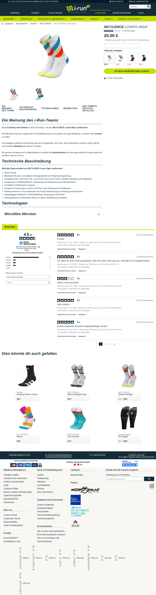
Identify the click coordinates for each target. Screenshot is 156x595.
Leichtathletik (43, 485)
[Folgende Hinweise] (114, 344)
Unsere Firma (10, 515)
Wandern (41, 481)
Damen (35, 13)
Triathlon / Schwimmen (129, 19)
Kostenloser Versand (45, 1)
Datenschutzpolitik (12, 495)
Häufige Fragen (11, 475)
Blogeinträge (77, 475)
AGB (6, 485)
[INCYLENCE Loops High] (109, 58)
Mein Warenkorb (139, 1)
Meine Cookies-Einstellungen (18, 492)
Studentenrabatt (45, 508)
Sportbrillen (9, 19)
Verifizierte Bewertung (146, 235)
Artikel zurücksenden (14, 481)
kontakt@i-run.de (12, 541)
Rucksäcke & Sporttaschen (51, 19)
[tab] (52, 214)
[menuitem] (9, 18)
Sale (141, 13)
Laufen (40, 475)
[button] (121, 45)
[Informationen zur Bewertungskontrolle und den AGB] (39, 247)
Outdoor (94, 19)
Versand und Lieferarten (15, 478)
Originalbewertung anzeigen (66, 249)
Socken (33, 24)
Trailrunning (43, 478)
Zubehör (100, 13)
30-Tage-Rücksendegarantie (19, 1)
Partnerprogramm (45, 518)
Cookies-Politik (11, 488)
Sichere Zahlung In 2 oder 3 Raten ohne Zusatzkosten (136, 456)
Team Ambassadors (13, 525)
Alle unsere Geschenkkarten (51, 531)
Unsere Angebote (45, 504)
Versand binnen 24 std (19, 455)
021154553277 (11, 538)
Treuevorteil (43, 511)
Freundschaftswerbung (48, 515)
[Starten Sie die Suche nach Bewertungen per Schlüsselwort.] (49, 282)
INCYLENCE (45, 24)
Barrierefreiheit (11, 499)
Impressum (9, 502)
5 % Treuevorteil (97, 455)
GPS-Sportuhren (45, 492)
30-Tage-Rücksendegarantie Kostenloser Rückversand (58, 456)
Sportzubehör (22, 24)
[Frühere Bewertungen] (96, 344)
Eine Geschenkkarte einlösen (51, 534)
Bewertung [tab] (10, 227)
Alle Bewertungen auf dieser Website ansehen (27, 252)
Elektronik (56, 13)
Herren (15, 13)
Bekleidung (26, 19)
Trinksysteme (77, 19)
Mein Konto (117, 1)
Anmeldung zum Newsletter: (118, 475)
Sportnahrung (122, 13)
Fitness (108, 19)
